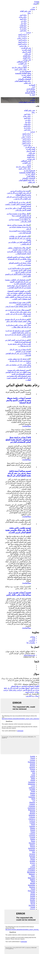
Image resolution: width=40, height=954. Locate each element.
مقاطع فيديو (31, 89)
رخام (29, 13)
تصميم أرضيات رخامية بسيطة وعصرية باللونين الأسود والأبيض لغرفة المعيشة (18, 400)
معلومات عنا (31, 91)
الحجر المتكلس (22, 61)
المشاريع (32, 85)
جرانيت (28, 32)
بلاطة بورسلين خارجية (19, 67)
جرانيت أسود (22, 34)
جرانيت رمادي (22, 38)
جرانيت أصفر (22, 42)
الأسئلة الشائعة (30, 93)
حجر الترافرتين (26, 48)
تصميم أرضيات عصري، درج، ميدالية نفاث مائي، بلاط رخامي (18, 593)
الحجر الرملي (26, 52)
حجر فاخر (27, 54)
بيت (34, 7)
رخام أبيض (23, 15)
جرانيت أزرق (22, 36)
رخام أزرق (23, 28)
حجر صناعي (27, 60)
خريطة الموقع (16, 686)
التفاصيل (24, 426)
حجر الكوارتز (22, 63)
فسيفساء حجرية (25, 71)
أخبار (33, 87)
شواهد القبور (26, 77)
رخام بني (24, 21)
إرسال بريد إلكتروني (32, 696)
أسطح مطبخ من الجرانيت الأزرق (18, 688)
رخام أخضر (23, 26)
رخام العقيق (27, 56)
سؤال (29, 426)
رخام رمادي (23, 17)
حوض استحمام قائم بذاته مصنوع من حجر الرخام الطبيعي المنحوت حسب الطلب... (19, 378)
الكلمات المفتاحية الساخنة (30, 686)
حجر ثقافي (27, 83)
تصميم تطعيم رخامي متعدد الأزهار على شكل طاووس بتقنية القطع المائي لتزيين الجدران (18, 530)
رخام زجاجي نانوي (20, 69)
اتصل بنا (32, 94)
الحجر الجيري (26, 50)
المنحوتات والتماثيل (24, 79)
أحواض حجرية (26, 75)
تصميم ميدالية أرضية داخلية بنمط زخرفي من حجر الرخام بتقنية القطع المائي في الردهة (19, 473)
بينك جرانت (23, 46)
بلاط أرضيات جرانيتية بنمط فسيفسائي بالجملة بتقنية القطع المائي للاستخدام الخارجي (18, 439)
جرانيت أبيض (22, 40)
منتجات (32, 9)
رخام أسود (23, 19)
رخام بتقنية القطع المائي (23, 81)
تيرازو (25, 65)
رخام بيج (24, 23)
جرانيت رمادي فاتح (15, 690)
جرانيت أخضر (22, 44)
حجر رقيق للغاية (25, 11)
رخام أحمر (23, 30)
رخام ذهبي (23, 25)
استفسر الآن (35, 682)
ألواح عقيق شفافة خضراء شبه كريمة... (18, 306)
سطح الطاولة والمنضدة (23, 73)
